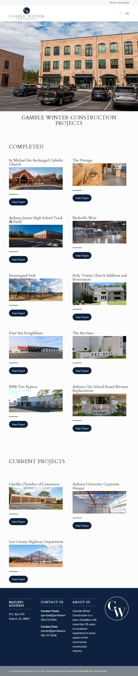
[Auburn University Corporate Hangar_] (99, 502)
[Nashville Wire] (99, 232)
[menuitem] (119, 13)
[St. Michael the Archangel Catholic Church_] (36, 178)
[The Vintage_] (99, 174)
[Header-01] (36, 401)
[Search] (119, 13)
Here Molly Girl (86, 671)
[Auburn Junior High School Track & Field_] (36, 236)
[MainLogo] (26, 13)
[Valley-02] (36, 347)
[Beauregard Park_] (36, 289)
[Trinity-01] (99, 293)
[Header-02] (99, 347)
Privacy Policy (100, 671)
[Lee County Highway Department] (36, 556)
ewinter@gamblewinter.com (57, 631)
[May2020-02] (99, 405)
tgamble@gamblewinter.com (57, 615)
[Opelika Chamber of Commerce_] (36, 498)
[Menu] (127, 13)
